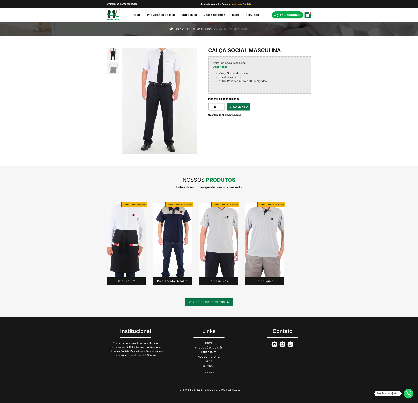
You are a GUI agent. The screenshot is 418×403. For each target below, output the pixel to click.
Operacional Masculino (180, 204)
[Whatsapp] (290, 344)
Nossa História (214, 15)
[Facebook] (274, 344)
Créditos (209, 372)
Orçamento (238, 106)
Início (180, 29)
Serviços (252, 15)
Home (137, 15)
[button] (408, 393)
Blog (235, 15)
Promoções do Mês (161, 15)
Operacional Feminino (135, 204)
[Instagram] (282, 344)
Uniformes (189, 15)
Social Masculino (199, 29)
